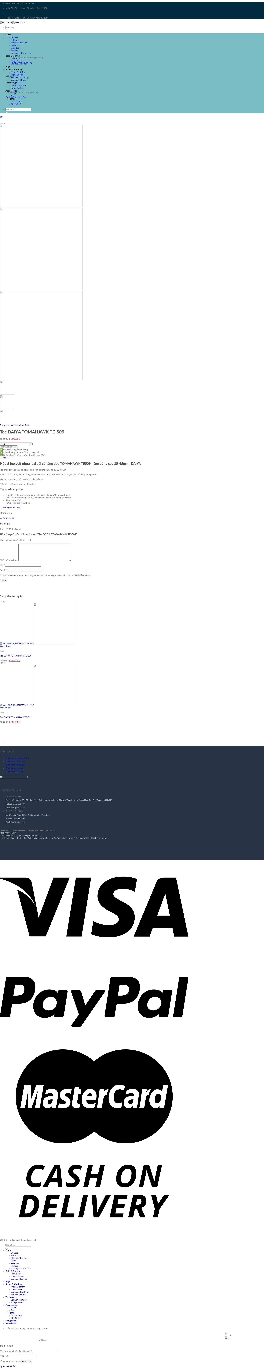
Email (3, 570)
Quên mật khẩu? (8, 1366)
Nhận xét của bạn (9, 560)
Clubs (8, 35)
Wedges (15, 1263)
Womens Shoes (18, 80)
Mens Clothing (18, 72)
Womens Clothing (19, 77)
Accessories (11, 91)
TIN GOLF (16, 104)
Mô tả (5, 458)
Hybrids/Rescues (19, 1258)
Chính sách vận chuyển (15, 765)
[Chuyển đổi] (1, 458)
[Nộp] (7, 112)
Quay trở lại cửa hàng (16, 97)
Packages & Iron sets (21, 53)
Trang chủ (4, 425)
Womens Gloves (19, 64)
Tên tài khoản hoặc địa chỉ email (16, 1351)
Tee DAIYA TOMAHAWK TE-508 (15, 656)
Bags (8, 66)
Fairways (15, 40)
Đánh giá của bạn (9, 540)
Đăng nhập (26, 1362)
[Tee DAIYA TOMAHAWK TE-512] (37, 705)
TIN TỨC (10, 99)
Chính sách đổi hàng (14, 772)
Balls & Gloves (13, 56)
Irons (13, 1261)
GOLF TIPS (16, 102)
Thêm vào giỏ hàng (8, 447)
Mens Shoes (17, 75)
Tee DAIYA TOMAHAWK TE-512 (15, 717)
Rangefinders (17, 88)
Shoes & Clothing (14, 69)
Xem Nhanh (5, 646)
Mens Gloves (17, 61)
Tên (2, 565)
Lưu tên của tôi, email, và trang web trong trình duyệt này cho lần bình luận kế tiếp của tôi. (46, 575)
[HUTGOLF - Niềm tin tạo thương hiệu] (12, 23)
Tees (13, 96)
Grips (13, 94)
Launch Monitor (19, 85)
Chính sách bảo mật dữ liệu (17, 758)
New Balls (16, 59)
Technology (11, 1297)
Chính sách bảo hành (14, 768)
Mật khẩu (5, 1356)
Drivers (14, 37)
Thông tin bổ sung (11, 508)
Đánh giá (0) (8, 518)
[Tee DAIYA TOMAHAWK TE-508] (37, 644)
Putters (14, 1266)
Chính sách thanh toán (15, 762)
